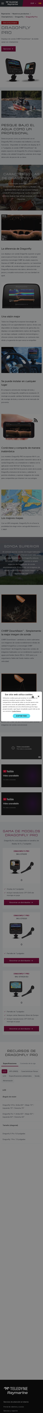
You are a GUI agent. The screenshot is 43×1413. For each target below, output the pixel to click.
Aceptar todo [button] (21, 716)
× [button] (38, 696)
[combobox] (33, 697)
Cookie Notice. (16, 711)
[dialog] (21, 706)
